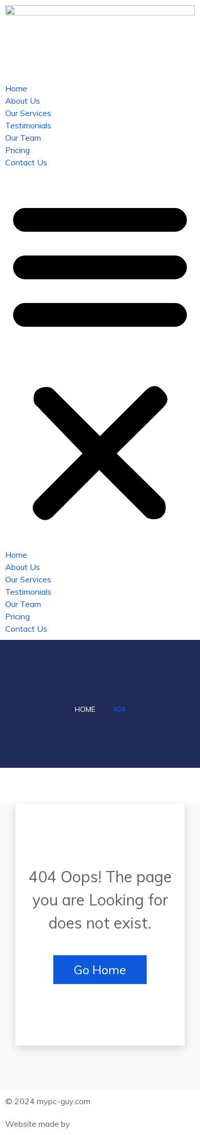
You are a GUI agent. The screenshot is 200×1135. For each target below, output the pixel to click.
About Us (22, 101)
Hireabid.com (95, 1124)
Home (16, 88)
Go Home (100, 969)
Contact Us (26, 162)
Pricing (17, 150)
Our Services (28, 113)
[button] (100, 358)
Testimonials (28, 125)
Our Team (23, 138)
